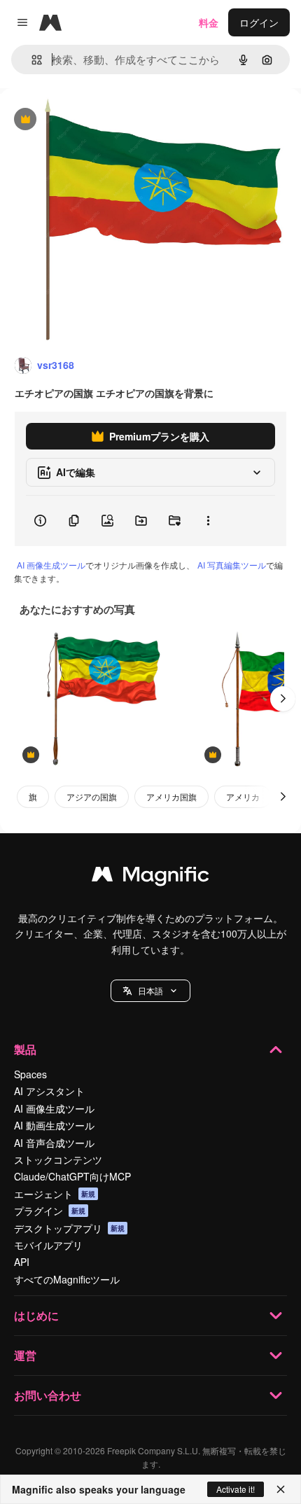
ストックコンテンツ (58, 1160)
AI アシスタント (49, 1091)
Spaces (30, 1074)
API (21, 1262)
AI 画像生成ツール (51, 565)
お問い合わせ (47, 1395)
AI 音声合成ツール (54, 1143)
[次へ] (282, 699)
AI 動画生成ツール (54, 1125)
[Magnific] (150, 877)
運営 (25, 1355)
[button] (150, 991)
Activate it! (235, 1489)
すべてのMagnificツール (67, 1279)
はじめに (36, 1315)
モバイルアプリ (48, 1245)
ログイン (259, 22)
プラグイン (49, 1211)
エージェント (54, 1194)
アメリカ (243, 796)
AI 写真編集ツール (231, 565)
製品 (25, 1049)
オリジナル (96, 120)
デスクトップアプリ (69, 1228)
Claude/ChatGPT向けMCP (72, 1176)
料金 (208, 22)
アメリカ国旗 (171, 796)
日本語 (150, 990)
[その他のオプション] (208, 521)
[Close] (280, 1489)
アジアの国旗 (91, 796)
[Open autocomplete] (31, 60)
